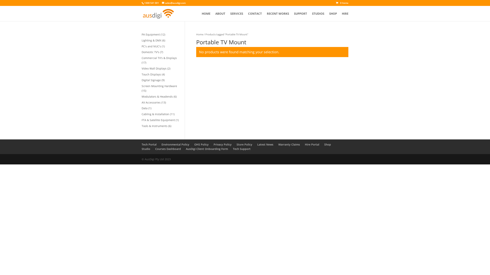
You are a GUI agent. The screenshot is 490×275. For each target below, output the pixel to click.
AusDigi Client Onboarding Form (207, 149)
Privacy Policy (223, 144)
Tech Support (242, 149)
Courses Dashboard (168, 149)
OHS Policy (201, 144)
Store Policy (244, 144)
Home (206, 13)
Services (236, 13)
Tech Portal (149, 144)
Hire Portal (312, 144)
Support (300, 13)
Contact (255, 13)
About (220, 13)
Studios (318, 13)
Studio (146, 149)
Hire (345, 13)
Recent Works (278, 13)
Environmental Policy (175, 144)
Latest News (265, 144)
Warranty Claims (289, 144)
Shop (333, 13)
